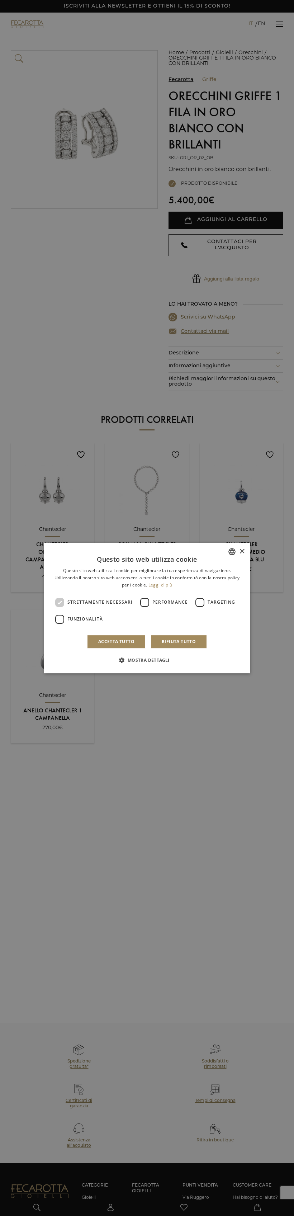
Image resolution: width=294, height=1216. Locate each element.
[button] (146, 660)
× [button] (242, 551)
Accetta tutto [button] (116, 641)
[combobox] (232, 551)
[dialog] (147, 608)
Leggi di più (160, 585)
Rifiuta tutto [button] (179, 641)
